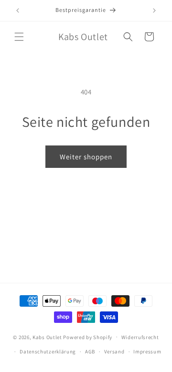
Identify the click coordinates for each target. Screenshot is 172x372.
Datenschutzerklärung (48, 351)
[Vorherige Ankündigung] (17, 10)
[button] (19, 36)
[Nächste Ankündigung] (154, 10)
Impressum (147, 351)
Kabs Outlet (47, 336)
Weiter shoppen (86, 156)
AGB (90, 351)
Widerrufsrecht (140, 337)
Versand (114, 351)
